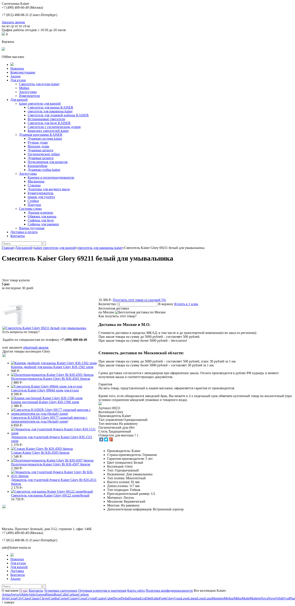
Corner (63, 598)
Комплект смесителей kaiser (48, 131)
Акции (15, 76)
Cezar (13, 598)
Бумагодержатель (40, 193)
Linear (192, 598)
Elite (148, 598)
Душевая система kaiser (45, 138)
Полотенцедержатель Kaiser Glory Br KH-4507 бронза (50, 464)
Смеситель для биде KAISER (49, 123)
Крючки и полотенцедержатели (51, 177)
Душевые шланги (41, 158)
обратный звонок (36, 347)
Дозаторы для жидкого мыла (49, 189)
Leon (184, 598)
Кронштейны (37, 166)
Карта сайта (136, 590)
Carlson (73, 594)
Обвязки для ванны (42, 216)
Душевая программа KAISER (40, 134)
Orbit (279, 598)
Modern (255, 598)
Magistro (218, 598)
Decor (117, 598)
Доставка (17, 571)
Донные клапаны (40, 212)
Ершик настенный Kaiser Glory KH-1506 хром (45, 402)
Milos (238, 598)
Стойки (33, 201)
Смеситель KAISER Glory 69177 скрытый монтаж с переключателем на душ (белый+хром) (49, 419)
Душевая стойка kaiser (44, 170)
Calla (64, 594)
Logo (201, 598)
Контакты (17, 236)
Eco (142, 598)
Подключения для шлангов (48, 162)
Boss (57, 594)
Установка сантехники (60, 590)
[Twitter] (106, 439)
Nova (264, 598)
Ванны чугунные (31, 228)
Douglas (134, 598)
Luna (208, 598)
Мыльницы (36, 181)
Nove (272, 598)
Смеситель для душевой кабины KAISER (58, 115)
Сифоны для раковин (43, 224)
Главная (7, 248)
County (73, 598)
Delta (124, 598)
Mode (246, 598)
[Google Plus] (111, 439)
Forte (162, 598)
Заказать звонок (13, 22)
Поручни (34, 205)
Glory (170, 598)
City (19, 598)
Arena (6, 594)
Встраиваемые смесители (46, 119)
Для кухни (18, 80)
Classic (35, 598)
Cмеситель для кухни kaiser (39, 84)
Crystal (91, 598)
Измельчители (29, 96)
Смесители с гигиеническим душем (54, 127)
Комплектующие (22, 72)
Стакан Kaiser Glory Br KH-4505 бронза (40, 452)
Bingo (49, 594)
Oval (286, 598)
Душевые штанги (40, 150)
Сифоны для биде (41, 220)
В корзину (165, 304)
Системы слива (30, 208)
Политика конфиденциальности (169, 590)
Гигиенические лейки (44, 154)
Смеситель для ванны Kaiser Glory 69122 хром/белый (50, 495)
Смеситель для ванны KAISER (50, 107)
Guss (177, 598)
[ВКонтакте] (101, 439)
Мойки (24, 88)
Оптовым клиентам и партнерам (102, 590)
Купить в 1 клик (186, 304)
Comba (54, 598)
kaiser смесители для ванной (40, 103)
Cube (109, 598)
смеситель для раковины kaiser (50, 111)
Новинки (17, 68)
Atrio (32, 594)
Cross (82, 598)
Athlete (24, 594)
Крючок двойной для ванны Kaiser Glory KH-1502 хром (52, 367)
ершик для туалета (41, 197)
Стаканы (34, 185)
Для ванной (19, 99)
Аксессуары (28, 92)
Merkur (229, 598)
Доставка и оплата (24, 232)
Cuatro (100, 598)
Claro (26, 598)
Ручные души (38, 142)
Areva (14, 594)
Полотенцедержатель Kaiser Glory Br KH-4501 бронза (50, 378)
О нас (23, 590)
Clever (44, 598)
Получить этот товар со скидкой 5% (139, 300)
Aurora (40, 594)
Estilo (155, 598)
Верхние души (38, 146)
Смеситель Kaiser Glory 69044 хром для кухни (45, 390)
